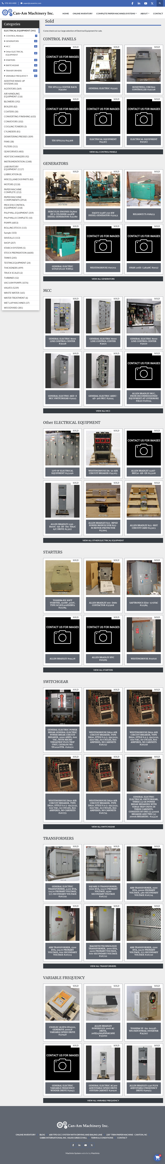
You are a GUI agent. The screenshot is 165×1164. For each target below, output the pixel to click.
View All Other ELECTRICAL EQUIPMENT (103, 540)
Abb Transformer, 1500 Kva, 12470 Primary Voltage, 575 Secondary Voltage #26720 (144, 951)
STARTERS (10, 60)
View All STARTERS (103, 670)
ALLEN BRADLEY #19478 (62, 658)
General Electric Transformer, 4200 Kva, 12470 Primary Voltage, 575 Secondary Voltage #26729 (62, 891)
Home (66, 13)
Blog (42, 1134)
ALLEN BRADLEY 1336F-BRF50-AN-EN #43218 (143, 471)
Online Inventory (82, 13)
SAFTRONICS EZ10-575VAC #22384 (143, 603)
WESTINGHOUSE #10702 (103, 267)
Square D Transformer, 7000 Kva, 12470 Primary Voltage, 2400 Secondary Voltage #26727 (103, 891)
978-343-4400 (10, 3)
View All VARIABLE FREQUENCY (103, 1100)
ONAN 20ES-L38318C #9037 (143, 267)
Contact (158, 13)
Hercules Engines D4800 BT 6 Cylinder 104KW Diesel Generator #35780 (62, 214)
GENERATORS (12, 41)
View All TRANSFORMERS (103, 966)
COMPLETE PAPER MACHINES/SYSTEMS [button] (115, 13)
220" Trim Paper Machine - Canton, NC (126, 1134)
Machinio (95, 1153)
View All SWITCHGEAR (103, 826)
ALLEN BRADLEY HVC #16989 (103, 658)
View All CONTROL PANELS (103, 152)
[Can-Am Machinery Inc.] (82, 1124)
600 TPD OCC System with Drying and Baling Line (75, 1134)
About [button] (144, 13)
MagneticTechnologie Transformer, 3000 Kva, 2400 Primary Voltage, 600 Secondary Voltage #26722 (103, 951)
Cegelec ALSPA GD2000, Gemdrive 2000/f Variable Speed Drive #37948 (62, 1031)
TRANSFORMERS (14, 70)
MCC (8, 46)
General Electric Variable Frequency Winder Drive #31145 (62, 1088)
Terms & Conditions (102, 1137)
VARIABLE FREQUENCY (17, 76)
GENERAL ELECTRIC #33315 (103, 88)
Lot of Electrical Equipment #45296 (62, 471)
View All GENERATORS (103, 279)
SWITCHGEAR (12, 65)
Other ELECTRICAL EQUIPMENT (14, 53)
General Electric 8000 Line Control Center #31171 (103, 341)
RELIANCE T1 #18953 (144, 214)
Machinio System (73, 1153)
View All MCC (103, 411)
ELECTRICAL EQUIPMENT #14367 (103, 140)
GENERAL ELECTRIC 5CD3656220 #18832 (62, 267)
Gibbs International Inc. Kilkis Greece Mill (63, 1137)
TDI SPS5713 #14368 (62, 140)
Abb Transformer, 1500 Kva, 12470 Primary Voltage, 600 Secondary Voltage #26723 (62, 951)
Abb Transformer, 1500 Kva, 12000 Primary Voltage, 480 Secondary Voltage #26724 (143, 891)
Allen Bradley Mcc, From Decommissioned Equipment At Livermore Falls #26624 (144, 397)
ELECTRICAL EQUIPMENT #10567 (143, 140)
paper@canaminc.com (32, 3)
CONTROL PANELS (14, 36)
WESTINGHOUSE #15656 (144, 658)
